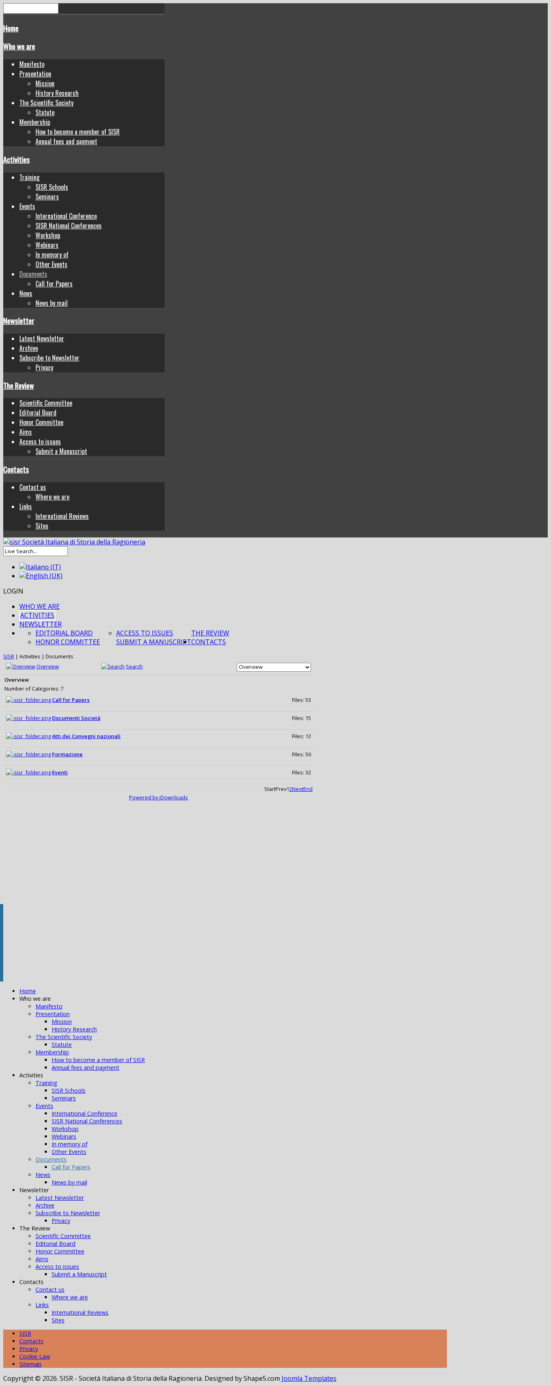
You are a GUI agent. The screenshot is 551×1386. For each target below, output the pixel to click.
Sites (41, 526)
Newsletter (18, 320)
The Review (18, 385)
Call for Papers (54, 283)
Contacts (16, 469)
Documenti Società (76, 718)
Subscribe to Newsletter (49, 358)
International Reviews (62, 516)
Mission (44, 83)
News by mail (51, 303)
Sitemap (30, 1364)
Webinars (46, 245)
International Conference (66, 216)
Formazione (67, 754)
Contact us (32, 487)
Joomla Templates (309, 1378)
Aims (25, 432)
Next (297, 789)
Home (11, 28)
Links (25, 506)
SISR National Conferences (68, 225)
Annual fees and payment (66, 141)
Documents (33, 274)
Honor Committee (41, 422)
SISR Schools (51, 187)
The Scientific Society (46, 103)
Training (29, 177)
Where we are (52, 497)
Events (27, 206)
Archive (28, 348)
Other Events (51, 264)
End (308, 789)
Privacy (44, 367)
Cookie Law (34, 1356)
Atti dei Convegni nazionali (86, 736)
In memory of (52, 254)
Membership (34, 122)
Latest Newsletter (41, 338)
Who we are (19, 46)
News (25, 293)
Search (134, 666)
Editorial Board (37, 412)
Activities (16, 159)
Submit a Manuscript (61, 451)
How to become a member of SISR (77, 132)
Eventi (60, 772)
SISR (8, 656)
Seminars (47, 196)
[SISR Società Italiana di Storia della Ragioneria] (74, 541)
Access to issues (40, 441)
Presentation (35, 74)
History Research (57, 93)
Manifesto (31, 64)
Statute (44, 112)
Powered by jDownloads (158, 797)
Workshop (47, 235)
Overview (47, 666)
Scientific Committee (45, 403)
